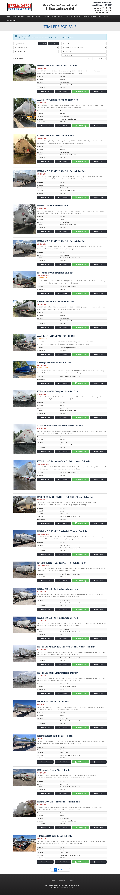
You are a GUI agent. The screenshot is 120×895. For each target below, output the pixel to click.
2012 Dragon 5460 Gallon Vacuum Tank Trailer (54, 362)
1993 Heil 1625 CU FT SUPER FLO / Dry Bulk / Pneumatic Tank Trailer (62, 531)
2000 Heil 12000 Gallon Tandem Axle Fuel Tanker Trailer (57, 99)
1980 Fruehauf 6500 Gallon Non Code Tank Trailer (55, 735)
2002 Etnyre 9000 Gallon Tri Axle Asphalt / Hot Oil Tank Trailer (60, 425)
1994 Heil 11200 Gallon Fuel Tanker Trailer (52, 205)
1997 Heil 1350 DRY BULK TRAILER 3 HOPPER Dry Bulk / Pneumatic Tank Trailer (66, 646)
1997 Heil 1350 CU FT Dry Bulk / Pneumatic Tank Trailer (57, 672)
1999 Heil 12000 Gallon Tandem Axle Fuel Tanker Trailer (57, 65)
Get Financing (81, 91)
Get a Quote (46, 91)
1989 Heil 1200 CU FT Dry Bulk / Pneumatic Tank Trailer (57, 588)
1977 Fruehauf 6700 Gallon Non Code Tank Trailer (55, 272)
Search (43, 44)
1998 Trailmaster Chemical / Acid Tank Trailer (53, 770)
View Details (99, 91)
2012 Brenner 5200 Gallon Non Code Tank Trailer (54, 835)
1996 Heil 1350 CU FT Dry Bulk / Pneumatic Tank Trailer (57, 617)
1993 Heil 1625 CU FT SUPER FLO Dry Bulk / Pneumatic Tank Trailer (61, 171)
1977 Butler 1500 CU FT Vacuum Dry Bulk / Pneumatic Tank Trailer (61, 562)
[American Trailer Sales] (19, 6)
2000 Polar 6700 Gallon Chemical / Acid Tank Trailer (56, 335)
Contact (71, 881)
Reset (54, 44)
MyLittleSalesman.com (67, 887)
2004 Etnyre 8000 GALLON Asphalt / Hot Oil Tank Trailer (57, 391)
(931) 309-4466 (63, 91)
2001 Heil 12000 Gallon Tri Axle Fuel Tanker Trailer (55, 135)
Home (53, 881)
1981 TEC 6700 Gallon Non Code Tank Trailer (53, 701)
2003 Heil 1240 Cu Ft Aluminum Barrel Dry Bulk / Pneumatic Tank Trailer (63, 461)
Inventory (62, 881)
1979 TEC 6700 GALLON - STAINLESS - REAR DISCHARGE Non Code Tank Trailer (65, 496)
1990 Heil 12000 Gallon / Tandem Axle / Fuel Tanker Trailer (58, 801)
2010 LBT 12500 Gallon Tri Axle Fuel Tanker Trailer (55, 301)
